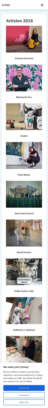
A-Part (6, 5)
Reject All (24, 402)
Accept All (24, 388)
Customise (24, 395)
